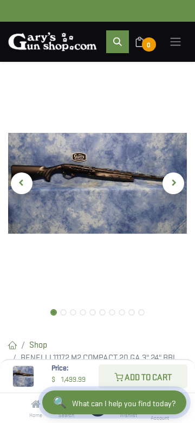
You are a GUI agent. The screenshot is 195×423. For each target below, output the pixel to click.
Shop (38, 344)
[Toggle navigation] (175, 41)
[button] (117, 41)
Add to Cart (147, 376)
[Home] (36, 404)
